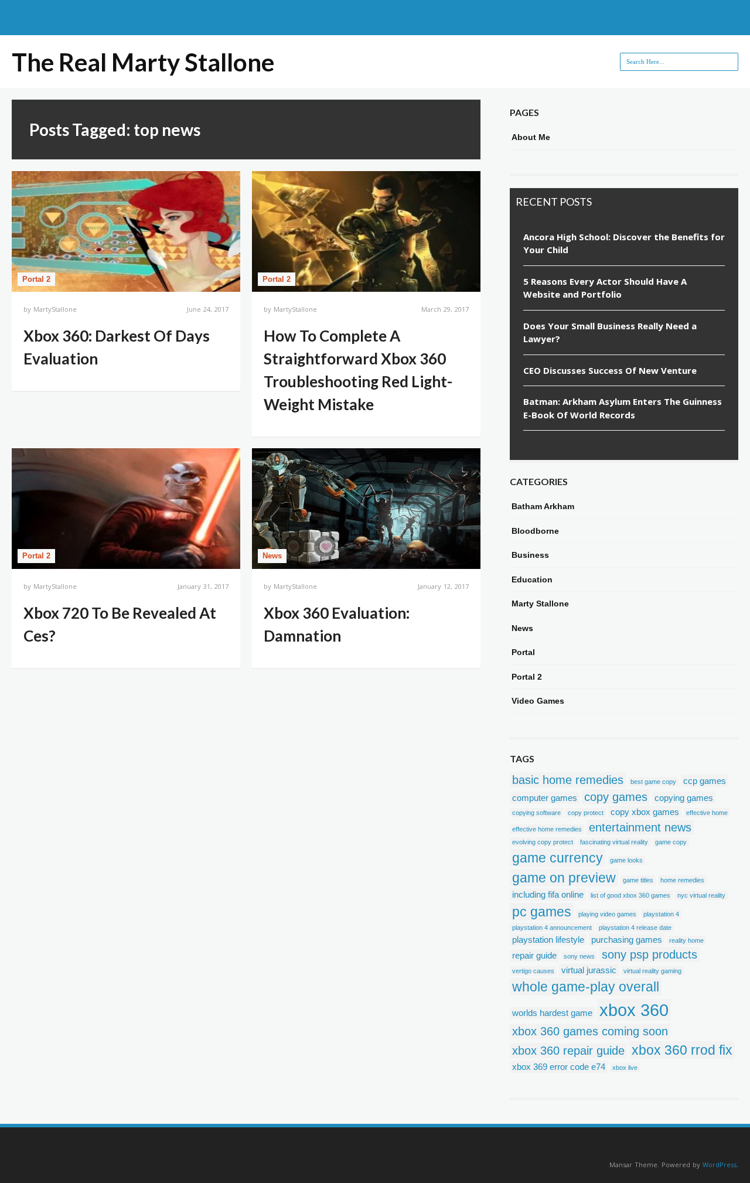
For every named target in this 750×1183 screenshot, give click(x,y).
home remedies (682, 880)
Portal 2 (36, 279)
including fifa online (548, 894)
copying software (536, 812)
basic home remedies (567, 779)
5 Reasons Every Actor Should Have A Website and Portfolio (605, 288)
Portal (523, 652)
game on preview (564, 877)
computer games (544, 798)
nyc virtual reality (701, 895)
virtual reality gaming (652, 970)
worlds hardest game (552, 1013)
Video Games (538, 700)
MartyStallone (55, 309)
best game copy (653, 781)
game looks (626, 860)
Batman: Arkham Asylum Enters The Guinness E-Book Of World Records (622, 408)
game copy (671, 842)
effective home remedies (547, 829)
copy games (615, 796)
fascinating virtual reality (614, 842)
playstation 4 (661, 914)
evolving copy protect (542, 842)
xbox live (625, 1067)
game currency (557, 857)
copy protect (586, 812)
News (272, 555)
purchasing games (626, 940)
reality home (686, 940)
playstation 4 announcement (552, 927)
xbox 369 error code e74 (558, 1067)
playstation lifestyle (548, 940)
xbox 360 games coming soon (590, 1031)
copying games (683, 798)
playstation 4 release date (635, 927)
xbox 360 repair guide (568, 1050)
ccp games (704, 781)
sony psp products (649, 954)
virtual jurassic (588, 970)
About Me (531, 137)
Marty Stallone (540, 603)
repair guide (534, 955)
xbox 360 (634, 1010)
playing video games (607, 914)
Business (530, 555)
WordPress (720, 1164)
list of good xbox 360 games (630, 895)
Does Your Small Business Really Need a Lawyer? (610, 332)
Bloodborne (535, 531)
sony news (579, 956)
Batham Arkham (543, 506)
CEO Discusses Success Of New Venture (610, 370)
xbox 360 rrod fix (682, 1050)
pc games (541, 911)
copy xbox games (645, 812)
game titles (638, 880)
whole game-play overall (585, 986)
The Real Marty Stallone (143, 62)
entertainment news (640, 827)
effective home (707, 812)
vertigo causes (533, 970)
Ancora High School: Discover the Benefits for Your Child (624, 243)
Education (532, 579)
